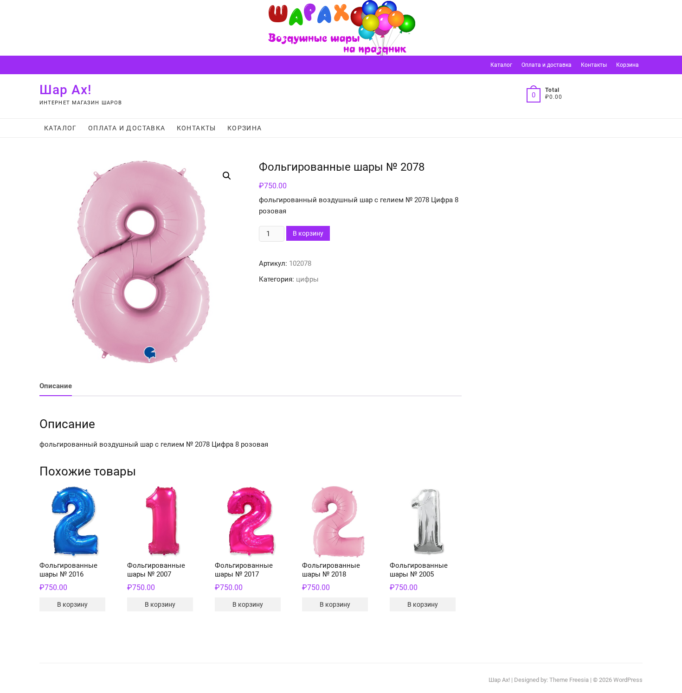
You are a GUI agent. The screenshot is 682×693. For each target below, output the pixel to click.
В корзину (308, 233)
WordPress (628, 679)
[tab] (55, 386)
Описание (55, 386)
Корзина (627, 65)
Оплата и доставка (546, 65)
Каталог (501, 65)
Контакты (594, 65)
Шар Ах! (65, 89)
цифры (307, 279)
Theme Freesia (569, 679)
